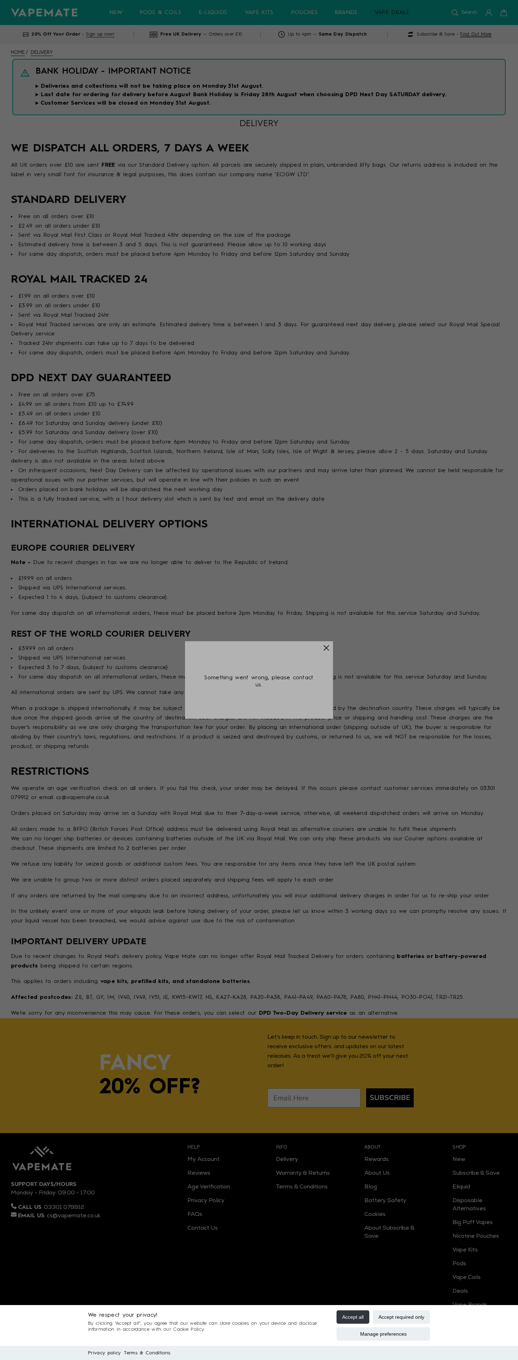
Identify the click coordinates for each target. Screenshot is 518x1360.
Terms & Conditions (147, 1352)
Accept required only (401, 1317)
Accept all (353, 1317)
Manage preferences (383, 1334)
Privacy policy (104, 1352)
